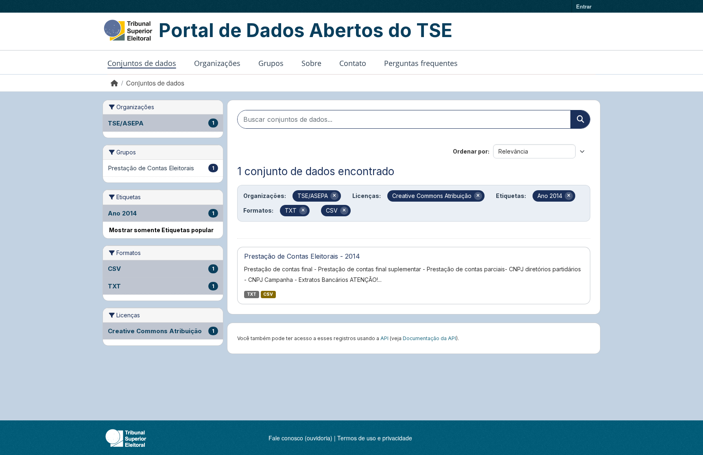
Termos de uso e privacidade (374, 438)
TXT (251, 294)
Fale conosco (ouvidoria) (300, 438)
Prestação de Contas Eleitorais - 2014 (302, 256)
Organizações (217, 63)
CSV (268, 294)
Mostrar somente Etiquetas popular (161, 229)
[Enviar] (580, 119)
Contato (352, 63)
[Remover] (334, 196)
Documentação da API (429, 338)
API (384, 338)
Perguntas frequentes (421, 63)
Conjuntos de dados (141, 63)
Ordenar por (470, 151)
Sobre (311, 63)
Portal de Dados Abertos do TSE (305, 30)
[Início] (114, 83)
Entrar (584, 6)
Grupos (271, 63)
